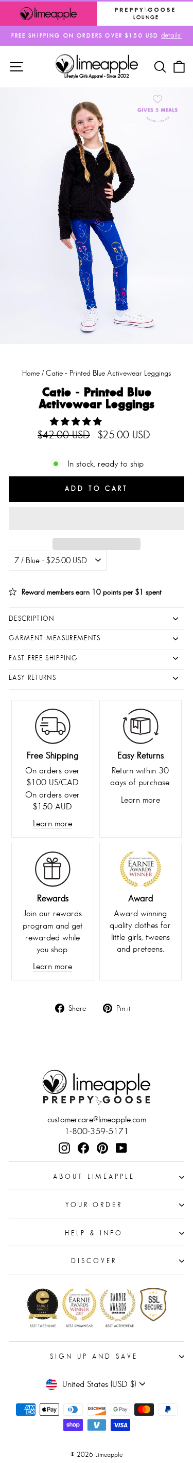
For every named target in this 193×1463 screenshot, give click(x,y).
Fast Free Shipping (43, 658)
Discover (94, 1261)
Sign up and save (94, 1356)
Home (31, 372)
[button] (77, 422)
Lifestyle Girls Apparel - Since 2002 (96, 76)
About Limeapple (94, 1176)
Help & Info (94, 1233)
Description (32, 618)
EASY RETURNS (32, 677)
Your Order (94, 1205)
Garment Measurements (55, 638)
